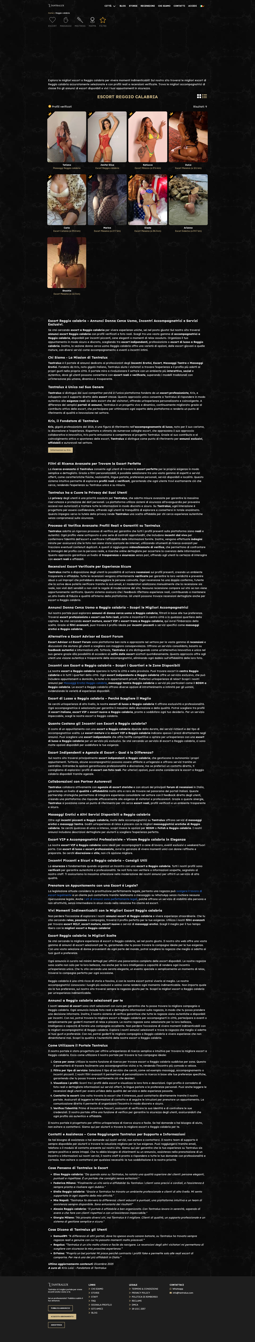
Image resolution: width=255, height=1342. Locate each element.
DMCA (135, 1304)
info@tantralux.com (183, 1292)
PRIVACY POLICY (141, 1292)
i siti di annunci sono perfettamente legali (110, 899)
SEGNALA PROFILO (101, 1304)
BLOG (94, 1312)
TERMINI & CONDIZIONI (145, 1288)
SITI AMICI (97, 1308)
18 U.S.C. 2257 (138, 1308)
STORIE (95, 1292)
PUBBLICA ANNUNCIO (60, 1308)
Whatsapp (178, 1288)
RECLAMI (137, 1300)
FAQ (93, 1300)
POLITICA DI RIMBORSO (145, 1296)
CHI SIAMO (97, 1288)
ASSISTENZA (56, 1325)
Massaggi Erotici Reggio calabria (85, 683)
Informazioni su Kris (60, 450)
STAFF (94, 1296)
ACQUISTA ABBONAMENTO (62, 1317)
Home (51, 13)
